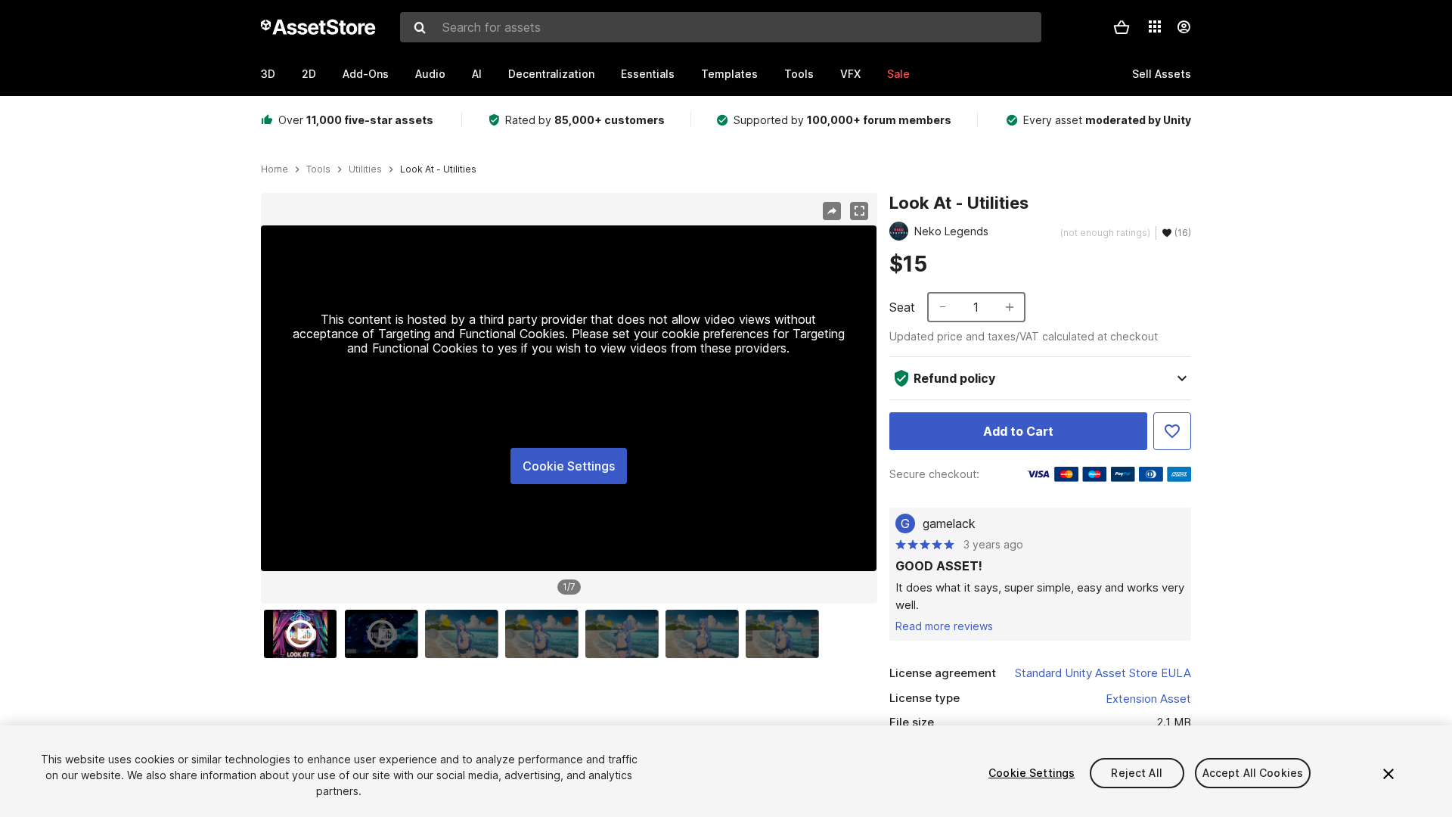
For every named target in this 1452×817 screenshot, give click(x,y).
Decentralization (551, 73)
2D (309, 73)
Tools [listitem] (318, 169)
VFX (850, 73)
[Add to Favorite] (1172, 431)
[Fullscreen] (859, 211)
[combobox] (720, 27)
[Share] (832, 211)
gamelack (949, 523)
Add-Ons (366, 73)
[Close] (1388, 774)
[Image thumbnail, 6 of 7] (706, 634)
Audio (430, 73)
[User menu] (1183, 27)
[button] (1121, 27)
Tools (799, 73)
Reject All (1136, 772)
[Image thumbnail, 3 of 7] (465, 634)
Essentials (648, 73)
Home (274, 169)
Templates (729, 73)
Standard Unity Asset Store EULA (1103, 673)
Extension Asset (1148, 698)
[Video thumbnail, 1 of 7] (304, 634)
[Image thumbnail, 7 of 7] (786, 634)
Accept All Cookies (1253, 772)
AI (477, 73)
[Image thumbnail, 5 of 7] (625, 634)
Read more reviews (944, 626)
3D (268, 73)
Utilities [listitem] (365, 169)
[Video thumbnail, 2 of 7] (385, 634)
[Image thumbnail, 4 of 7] (545, 634)
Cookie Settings (569, 466)
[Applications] (1155, 26)
